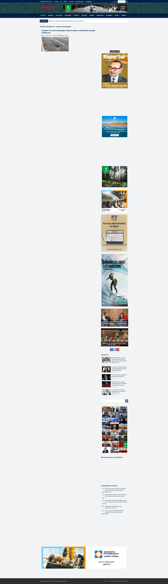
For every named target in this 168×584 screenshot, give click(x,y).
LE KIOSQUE (88, 1)
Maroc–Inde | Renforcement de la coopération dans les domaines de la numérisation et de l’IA (114, 323)
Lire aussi (71, 1)
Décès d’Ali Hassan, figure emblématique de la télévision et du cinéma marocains (119, 383)
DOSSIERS (109, 15)
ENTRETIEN (100, 15)
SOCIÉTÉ (76, 15)
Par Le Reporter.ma (47, 35)
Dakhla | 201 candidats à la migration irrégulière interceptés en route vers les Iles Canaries (71, 21)
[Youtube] (116, 2)
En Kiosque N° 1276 (115, 51)
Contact (56, 1)
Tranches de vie (79, 1)
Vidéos (62, 35)
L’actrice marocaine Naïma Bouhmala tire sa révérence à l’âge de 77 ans (119, 391)
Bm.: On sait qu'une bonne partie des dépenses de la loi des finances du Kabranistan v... (112, 512)
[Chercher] (127, 1)
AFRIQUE (50, 15)
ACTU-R (43, 15)
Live (61, 1)
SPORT (117, 15)
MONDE (92, 15)
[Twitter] (114, 2)
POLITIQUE (59, 15)
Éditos (65, 1)
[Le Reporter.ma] (49, 7)
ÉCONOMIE (68, 15)
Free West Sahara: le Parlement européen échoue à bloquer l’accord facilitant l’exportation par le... (114, 490)
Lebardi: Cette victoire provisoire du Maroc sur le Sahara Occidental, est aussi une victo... (114, 496)
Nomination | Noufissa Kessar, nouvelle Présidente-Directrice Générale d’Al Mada (119, 368)
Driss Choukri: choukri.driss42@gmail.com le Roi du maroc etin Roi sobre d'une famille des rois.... (114, 502)
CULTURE (84, 15)
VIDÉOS (124, 15)
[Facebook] (112, 2)
